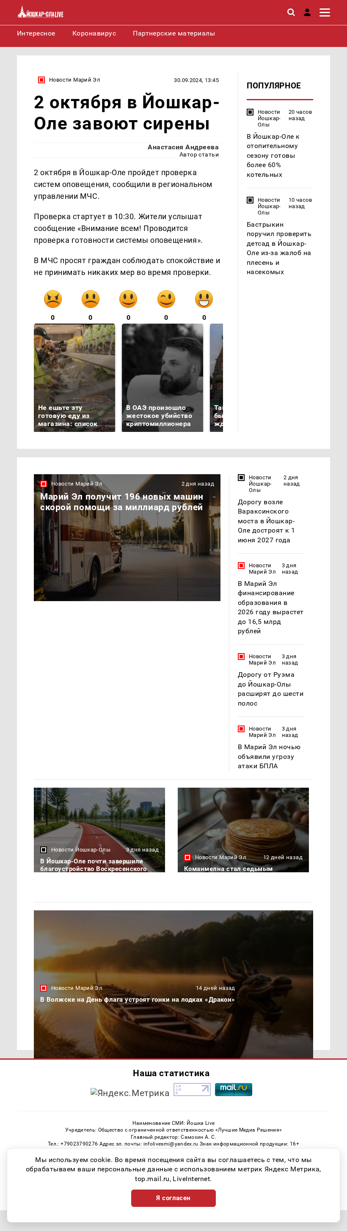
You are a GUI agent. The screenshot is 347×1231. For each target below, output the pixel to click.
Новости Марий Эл (74, 80)
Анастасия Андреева (183, 147)
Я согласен (173, 1198)
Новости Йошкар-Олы (269, 118)
